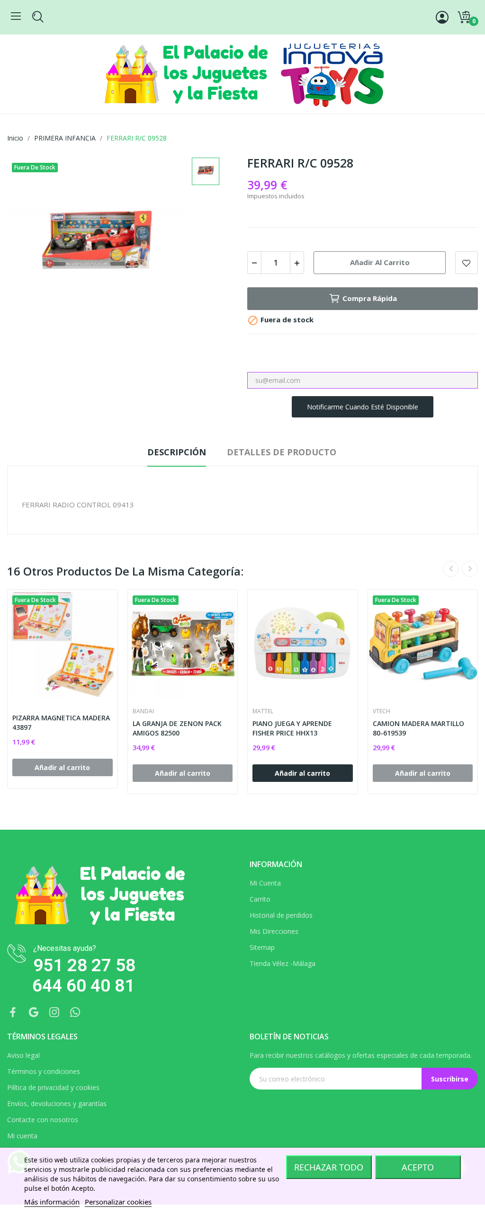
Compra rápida (369, 298)
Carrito (260, 899)
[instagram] (54, 1013)
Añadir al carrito (380, 262)
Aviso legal (23, 1055)
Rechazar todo (328, 1167)
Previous (451, 569)
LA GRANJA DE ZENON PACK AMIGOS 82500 (177, 728)
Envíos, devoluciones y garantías (57, 1103)
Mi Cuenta (265, 882)
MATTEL (262, 711)
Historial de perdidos (281, 915)
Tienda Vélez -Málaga (282, 963)
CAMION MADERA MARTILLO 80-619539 (418, 728)
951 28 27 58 (84, 965)
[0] (463, 17)
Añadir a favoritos (466, 262)
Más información (52, 1201)
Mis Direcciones (274, 931)
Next (470, 569)
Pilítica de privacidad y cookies (53, 1087)
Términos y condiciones (43, 1071)
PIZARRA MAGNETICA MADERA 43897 (61, 722)
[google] (33, 1013)
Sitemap (262, 947)
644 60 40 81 (83, 985)
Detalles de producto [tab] (281, 452)
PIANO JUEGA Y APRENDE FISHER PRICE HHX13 (292, 728)
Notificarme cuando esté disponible (362, 406)
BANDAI (143, 711)
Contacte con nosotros (42, 1119)
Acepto (418, 1167)
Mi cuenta (22, 1135)
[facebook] (12, 1013)
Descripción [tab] (176, 452)
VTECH (381, 711)
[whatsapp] (75, 1013)
